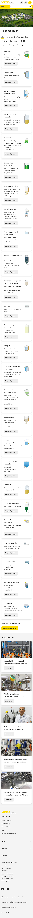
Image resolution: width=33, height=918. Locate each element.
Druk (2, 830)
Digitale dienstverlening (8, 833)
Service (4, 848)
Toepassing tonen (10, 63)
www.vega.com (6, 881)
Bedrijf (4, 855)
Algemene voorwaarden (8, 897)
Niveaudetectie (6, 827)
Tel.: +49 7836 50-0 (7, 874)
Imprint (20, 897)
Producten (5, 817)
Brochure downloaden (10, 628)
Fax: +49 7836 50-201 (7, 876)
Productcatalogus (6, 820)
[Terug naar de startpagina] (8, 812)
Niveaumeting (5, 824)
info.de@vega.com (7, 878)
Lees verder (8, 668)
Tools (3, 841)
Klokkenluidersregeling (8, 907)
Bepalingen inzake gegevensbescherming (14, 902)
